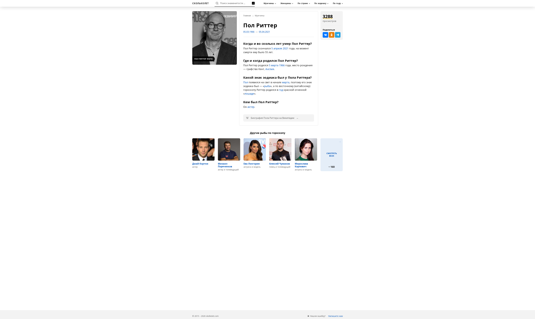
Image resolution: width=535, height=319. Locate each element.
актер (250, 106)
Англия (269, 69)
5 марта (273, 65)
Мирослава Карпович (301, 165)
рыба (267, 86)
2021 (285, 48)
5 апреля (276, 48)
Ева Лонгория (252, 163)
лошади (249, 93)
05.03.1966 (248, 31)
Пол (245, 82)
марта (285, 82)
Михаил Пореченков (225, 165)
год (281, 89)
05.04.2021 (264, 31)
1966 (282, 65)
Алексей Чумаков (279, 163)
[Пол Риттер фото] (214, 38)
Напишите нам (335, 316)
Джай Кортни (200, 163)
